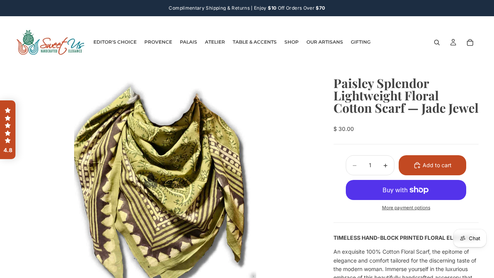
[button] (7, 129)
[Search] (436, 42)
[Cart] (470, 42)
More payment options (406, 207)
